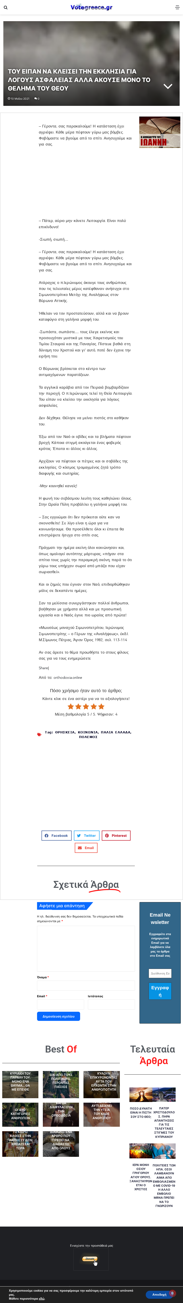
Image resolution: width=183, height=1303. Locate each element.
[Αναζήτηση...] (5, 9)
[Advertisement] (86, 185)
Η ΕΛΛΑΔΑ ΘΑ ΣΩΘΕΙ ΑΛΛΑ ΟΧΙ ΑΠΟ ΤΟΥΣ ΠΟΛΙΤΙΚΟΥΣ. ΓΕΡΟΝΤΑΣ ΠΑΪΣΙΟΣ (61, 1077)
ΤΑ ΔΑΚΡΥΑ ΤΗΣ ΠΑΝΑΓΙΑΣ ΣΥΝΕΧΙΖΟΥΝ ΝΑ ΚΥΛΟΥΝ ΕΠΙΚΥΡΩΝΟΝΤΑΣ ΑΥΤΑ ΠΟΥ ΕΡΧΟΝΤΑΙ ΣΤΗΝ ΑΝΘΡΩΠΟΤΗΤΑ (103, 1075)
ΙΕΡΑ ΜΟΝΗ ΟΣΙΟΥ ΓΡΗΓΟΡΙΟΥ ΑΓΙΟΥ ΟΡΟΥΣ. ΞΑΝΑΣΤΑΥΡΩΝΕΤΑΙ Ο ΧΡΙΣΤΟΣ (140, 1177)
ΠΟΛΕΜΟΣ (88, 737)
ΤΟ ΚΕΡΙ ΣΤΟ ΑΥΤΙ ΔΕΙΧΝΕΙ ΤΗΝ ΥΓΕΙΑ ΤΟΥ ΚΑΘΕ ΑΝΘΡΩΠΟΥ (102, 1110)
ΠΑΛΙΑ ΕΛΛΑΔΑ (115, 732)
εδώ (41, 1299)
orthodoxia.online (68, 677)
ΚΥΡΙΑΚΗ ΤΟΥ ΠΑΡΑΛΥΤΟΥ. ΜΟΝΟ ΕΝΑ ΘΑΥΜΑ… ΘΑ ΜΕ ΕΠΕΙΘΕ (20, 1081)
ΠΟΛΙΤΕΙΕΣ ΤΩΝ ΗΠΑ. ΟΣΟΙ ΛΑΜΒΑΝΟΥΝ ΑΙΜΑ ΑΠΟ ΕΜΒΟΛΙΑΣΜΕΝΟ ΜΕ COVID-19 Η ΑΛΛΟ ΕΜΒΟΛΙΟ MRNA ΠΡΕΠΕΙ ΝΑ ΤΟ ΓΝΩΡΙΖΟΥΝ (164, 1185)
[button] (57, 836)
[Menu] (177, 9)
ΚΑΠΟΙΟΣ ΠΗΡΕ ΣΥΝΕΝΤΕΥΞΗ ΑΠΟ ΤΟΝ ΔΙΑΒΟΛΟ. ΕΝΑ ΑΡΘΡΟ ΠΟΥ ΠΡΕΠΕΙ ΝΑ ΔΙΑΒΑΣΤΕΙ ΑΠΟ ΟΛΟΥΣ (61, 1132)
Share (43, 668)
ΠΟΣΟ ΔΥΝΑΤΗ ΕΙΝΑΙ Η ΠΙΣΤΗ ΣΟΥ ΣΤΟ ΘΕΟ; (141, 1112)
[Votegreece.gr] (91, 7)
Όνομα (43, 977)
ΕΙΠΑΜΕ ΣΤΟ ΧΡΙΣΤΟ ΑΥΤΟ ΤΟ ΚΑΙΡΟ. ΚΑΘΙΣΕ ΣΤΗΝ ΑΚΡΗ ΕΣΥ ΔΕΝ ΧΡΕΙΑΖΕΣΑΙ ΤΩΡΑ (20, 1136)
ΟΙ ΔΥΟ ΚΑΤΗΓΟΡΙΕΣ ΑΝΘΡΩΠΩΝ (20, 1114)
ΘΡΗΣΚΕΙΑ (65, 732)
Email (42, 996)
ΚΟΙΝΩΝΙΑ (88, 732)
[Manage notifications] (172, 1293)
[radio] (71, 706)
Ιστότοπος (95, 996)
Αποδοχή (159, 1295)
